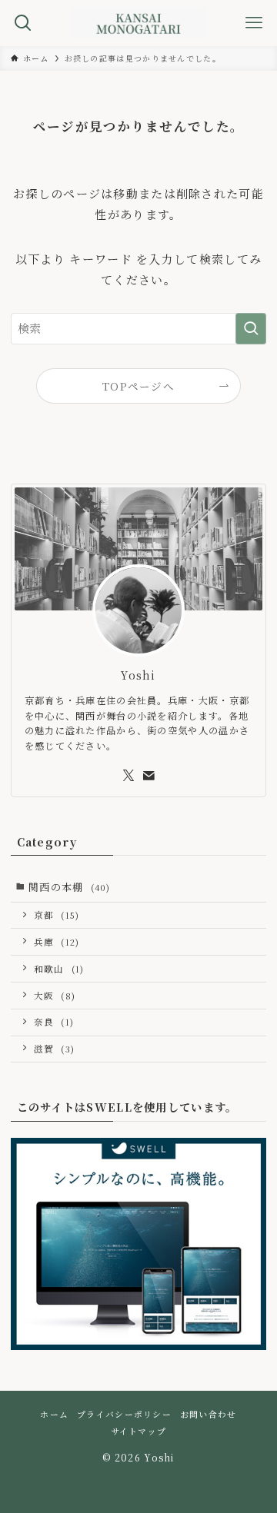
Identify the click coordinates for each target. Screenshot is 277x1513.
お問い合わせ (208, 1414)
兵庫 (57, 942)
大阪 (55, 995)
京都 (57, 915)
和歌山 (59, 969)
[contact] (148, 775)
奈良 (54, 1022)
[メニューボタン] (254, 23)
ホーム (54, 1414)
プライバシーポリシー (124, 1414)
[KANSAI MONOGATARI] (138, 23)
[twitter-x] (128, 775)
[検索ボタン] (23, 23)
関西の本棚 (69, 887)
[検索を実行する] (250, 328)
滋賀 (54, 1048)
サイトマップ (139, 1431)
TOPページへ (138, 386)
